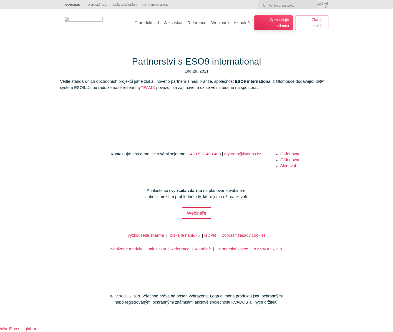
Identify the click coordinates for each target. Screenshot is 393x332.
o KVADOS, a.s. (268, 249)
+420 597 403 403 (204, 154)
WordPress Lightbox (18, 329)
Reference (196, 23)
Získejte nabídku (318, 23)
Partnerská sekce (232, 249)
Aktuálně (242, 23)
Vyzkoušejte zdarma (279, 23)
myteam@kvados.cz (242, 154)
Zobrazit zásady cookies (244, 235)
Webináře (220, 23)
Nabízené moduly (126, 249)
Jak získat (173, 23)
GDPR (210, 235)
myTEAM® (145, 87)
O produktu (144, 23)
